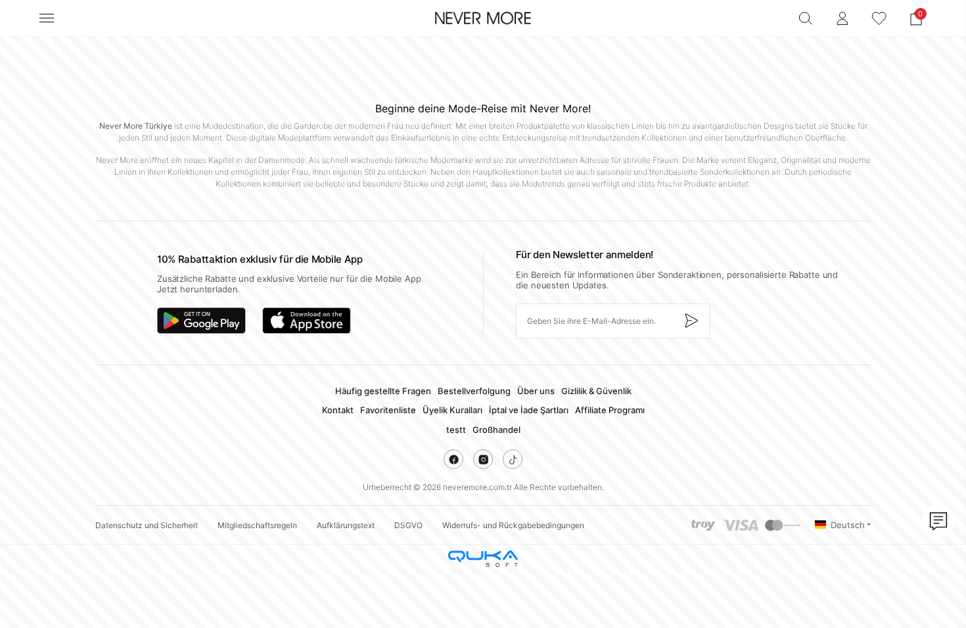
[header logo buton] (483, 18)
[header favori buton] (879, 18)
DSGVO (408, 525)
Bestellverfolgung (474, 391)
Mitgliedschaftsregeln (257, 525)
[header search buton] (805, 18)
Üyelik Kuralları (452, 410)
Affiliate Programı (610, 410)
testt (456, 429)
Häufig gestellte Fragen (383, 391)
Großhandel (496, 429)
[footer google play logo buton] (201, 320)
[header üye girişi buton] (842, 18)
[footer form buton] (690, 320)
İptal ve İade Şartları (528, 410)
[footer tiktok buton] (512, 459)
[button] (916, 18)
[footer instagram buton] (483, 459)
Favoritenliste (388, 410)
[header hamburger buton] (46, 18)
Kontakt (338, 410)
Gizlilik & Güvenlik (596, 391)
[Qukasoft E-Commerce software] (483, 558)
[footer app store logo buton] (306, 320)
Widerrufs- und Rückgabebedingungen (513, 525)
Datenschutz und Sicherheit (146, 525)
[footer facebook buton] (453, 459)
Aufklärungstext (346, 525)
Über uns (536, 391)
